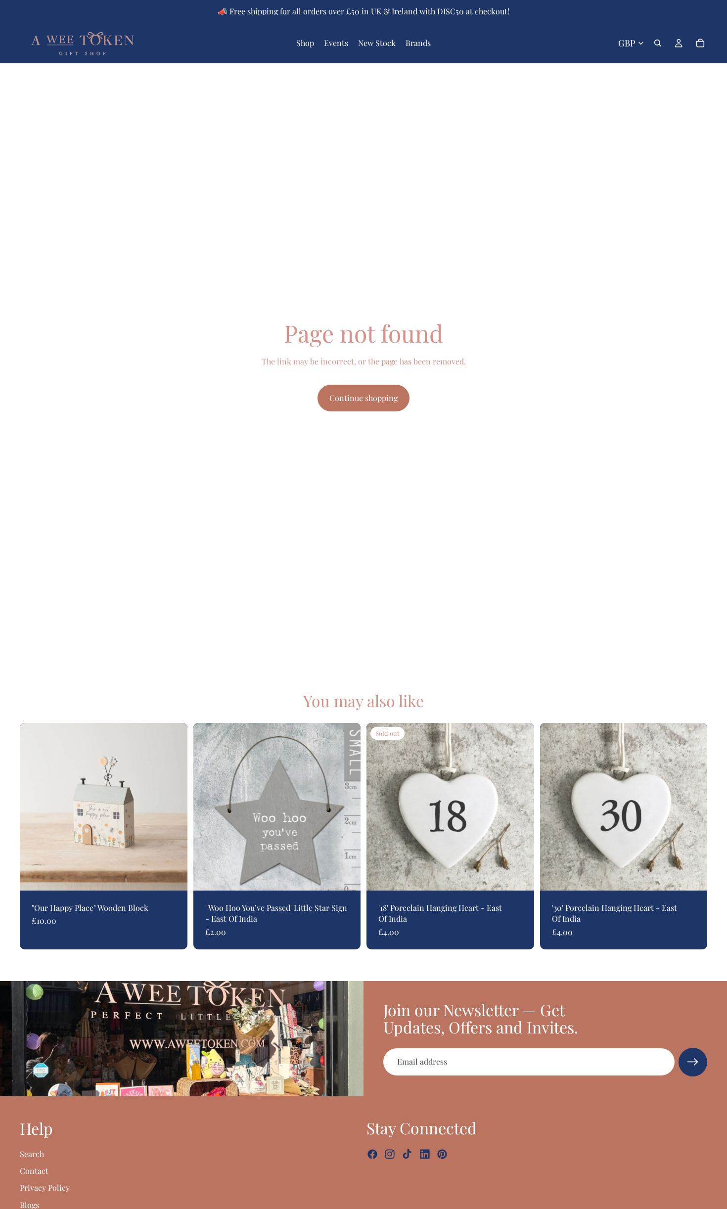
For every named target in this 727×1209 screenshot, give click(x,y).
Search (32, 1153)
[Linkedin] (425, 1154)
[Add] (172, 875)
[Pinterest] (442, 1154)
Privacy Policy (45, 1187)
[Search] (658, 43)
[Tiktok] (407, 1154)
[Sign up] (693, 1062)
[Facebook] (372, 1154)
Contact (34, 1170)
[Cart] (700, 43)
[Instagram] (390, 1154)
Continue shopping (363, 398)
